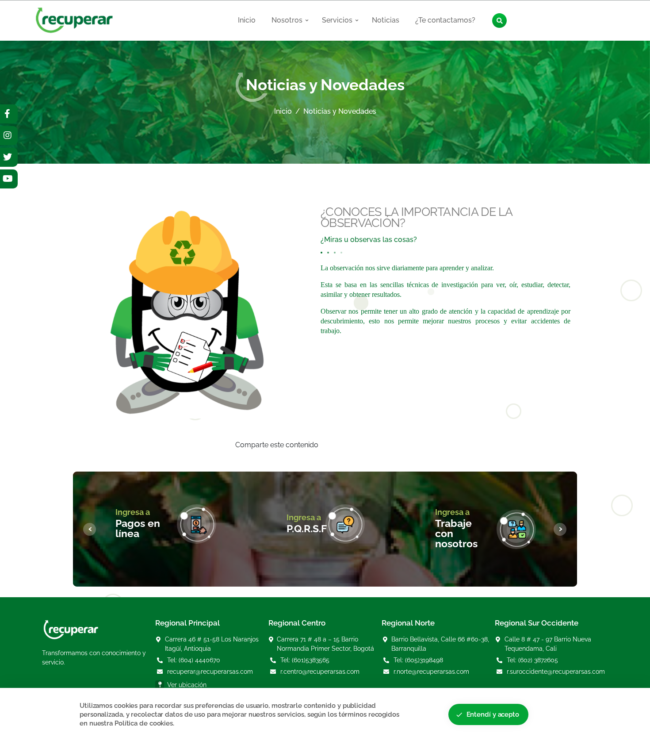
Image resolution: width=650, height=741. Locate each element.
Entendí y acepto (487, 714)
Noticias (385, 20)
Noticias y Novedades (339, 111)
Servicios (338, 20)
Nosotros (287, 20)
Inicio (247, 20)
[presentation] (89, 529)
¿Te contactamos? (445, 20)
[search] (499, 20)
